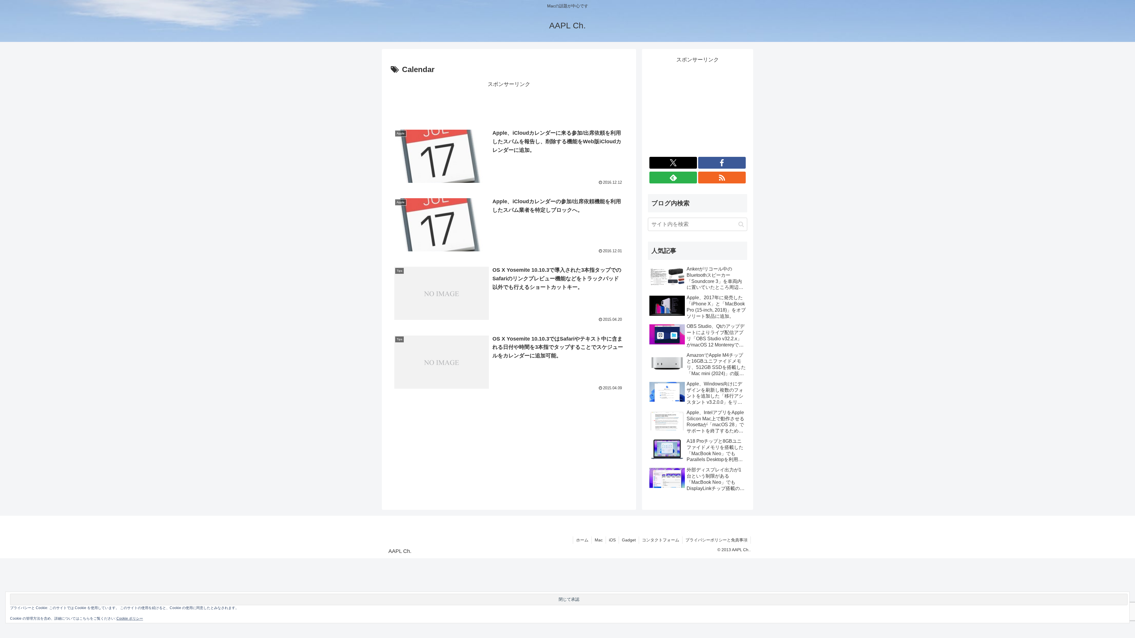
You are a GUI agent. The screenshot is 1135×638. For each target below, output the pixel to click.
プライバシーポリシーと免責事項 (716, 540)
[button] (741, 224)
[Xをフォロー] (673, 163)
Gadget (629, 540)
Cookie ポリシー (129, 618)
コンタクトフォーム (660, 540)
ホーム (582, 540)
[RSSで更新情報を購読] (722, 177)
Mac (599, 540)
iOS (612, 540)
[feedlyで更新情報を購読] (673, 177)
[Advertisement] (509, 102)
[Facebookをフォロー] (722, 163)
